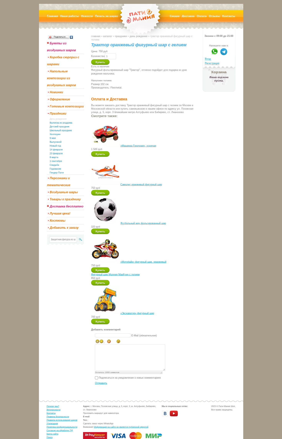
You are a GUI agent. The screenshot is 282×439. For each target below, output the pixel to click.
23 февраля (56, 153)
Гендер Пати (57, 172)
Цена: (94, 51)
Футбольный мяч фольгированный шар (143, 223)
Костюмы (57, 220)
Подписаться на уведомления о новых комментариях (130, 377)
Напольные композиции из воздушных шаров (61, 78)
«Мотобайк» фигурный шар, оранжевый (143, 261)
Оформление (60, 99)
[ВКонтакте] (71, 37)
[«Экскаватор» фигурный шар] (105, 313)
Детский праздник (59, 126)
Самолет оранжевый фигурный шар (141, 184)
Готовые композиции (67, 106)
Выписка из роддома (61, 122)
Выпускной (56, 142)
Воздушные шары (64, 192)
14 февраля (56, 149)
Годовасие (55, 169)
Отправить (101, 383)
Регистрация (212, 63)
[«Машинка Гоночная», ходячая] (105, 145)
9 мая (53, 138)
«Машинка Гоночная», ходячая (138, 145)
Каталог (107, 36)
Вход (208, 58)
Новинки (56, 92)
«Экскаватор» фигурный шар (137, 313)
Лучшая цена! (60, 213)
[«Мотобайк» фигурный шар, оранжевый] (105, 261)
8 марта (54, 157)
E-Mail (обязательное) (144, 335)
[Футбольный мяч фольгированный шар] (105, 223)
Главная (95, 36)
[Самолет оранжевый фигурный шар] (105, 184)
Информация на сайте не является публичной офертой (121, 427)
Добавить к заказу (64, 227)
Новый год (55, 145)
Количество (98, 56)
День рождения (58, 119)
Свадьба (54, 165)
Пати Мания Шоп (141, 22)
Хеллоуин (55, 134)
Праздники (58, 113)
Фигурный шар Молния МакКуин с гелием (115, 274)
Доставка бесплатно (66, 206)
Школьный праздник (61, 130)
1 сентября (56, 161)
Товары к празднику (65, 199)
